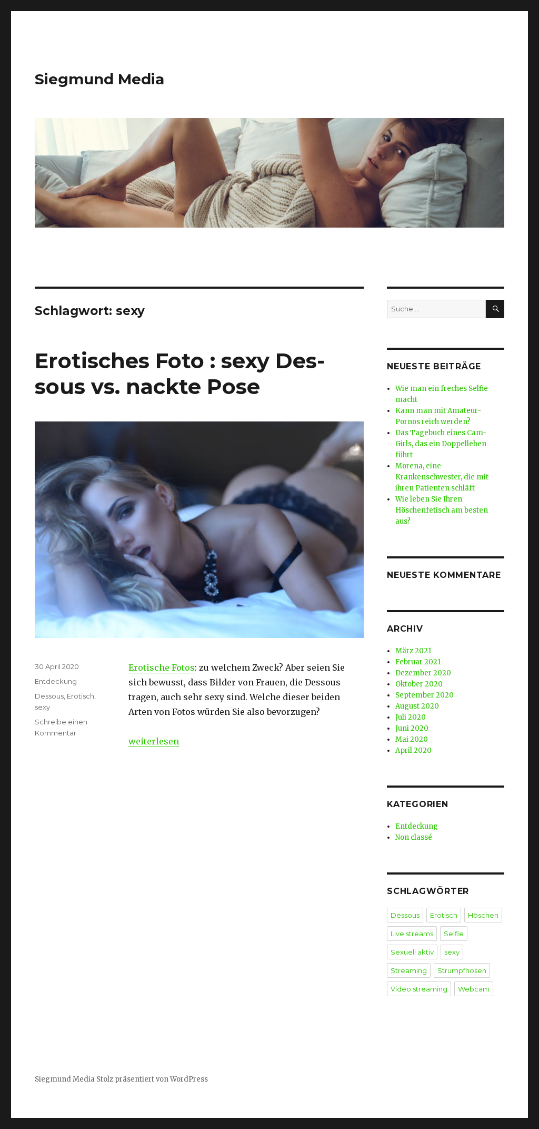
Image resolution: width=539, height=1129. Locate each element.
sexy (42, 707)
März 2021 (413, 650)
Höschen (483, 915)
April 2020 (413, 750)
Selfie (454, 933)
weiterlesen (153, 741)
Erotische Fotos (161, 667)
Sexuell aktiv (412, 952)
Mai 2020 (411, 739)
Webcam (474, 989)
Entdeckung (56, 681)
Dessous (49, 696)
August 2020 (417, 706)
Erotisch (80, 696)
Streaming (409, 970)
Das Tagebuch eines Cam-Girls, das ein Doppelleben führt (440, 443)
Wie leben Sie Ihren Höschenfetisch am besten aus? (441, 510)
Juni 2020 (411, 728)
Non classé (413, 837)
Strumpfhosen (461, 970)
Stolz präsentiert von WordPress (152, 1079)
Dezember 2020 (423, 673)
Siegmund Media (99, 79)
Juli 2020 (410, 717)
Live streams (412, 933)
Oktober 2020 (419, 684)
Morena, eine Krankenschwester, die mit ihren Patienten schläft (441, 477)
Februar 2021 (418, 661)
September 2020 (424, 695)
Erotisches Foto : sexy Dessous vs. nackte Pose (180, 373)
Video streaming (419, 989)
